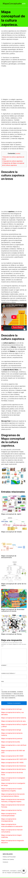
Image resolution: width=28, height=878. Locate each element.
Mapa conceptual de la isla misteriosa (13, 766)
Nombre (4, 665)
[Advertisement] (14, 82)
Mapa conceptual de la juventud (11, 738)
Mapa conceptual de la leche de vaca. (13, 721)
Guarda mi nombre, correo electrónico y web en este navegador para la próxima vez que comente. (13, 695)
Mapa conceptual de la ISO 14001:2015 (14, 759)
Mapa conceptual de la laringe (11, 730)
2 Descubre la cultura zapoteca (12, 161)
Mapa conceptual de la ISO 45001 (12, 756)
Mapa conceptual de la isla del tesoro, (13, 769)
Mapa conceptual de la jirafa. (10, 742)
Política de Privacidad (9, 856)
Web (2, 681)
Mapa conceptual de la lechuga (11, 709)
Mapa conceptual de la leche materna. (13, 718)
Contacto (5, 862)
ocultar (18, 153)
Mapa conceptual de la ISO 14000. (12, 762)
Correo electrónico (8, 673)
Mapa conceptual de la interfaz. (11, 810)
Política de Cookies (8, 859)
